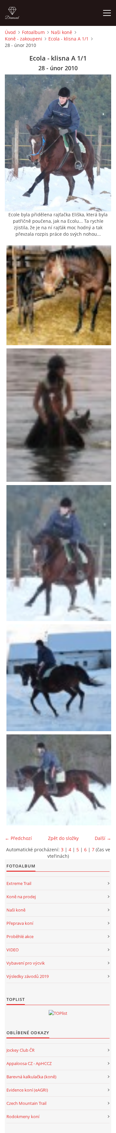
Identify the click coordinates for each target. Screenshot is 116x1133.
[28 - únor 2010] (59, 553)
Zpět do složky (63, 838)
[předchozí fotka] (15, 142)
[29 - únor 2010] (59, 677)
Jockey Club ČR (20, 1050)
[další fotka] (100, 142)
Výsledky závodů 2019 (27, 976)
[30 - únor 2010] (59, 780)
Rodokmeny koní (22, 1116)
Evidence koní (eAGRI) (27, 1090)
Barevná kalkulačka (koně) (31, 1077)
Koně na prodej (21, 897)
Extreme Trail (18, 883)
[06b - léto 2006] (59, 415)
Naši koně (61, 32)
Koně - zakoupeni (23, 39)
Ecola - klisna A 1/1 (68, 39)
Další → (103, 838)
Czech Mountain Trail (26, 1103)
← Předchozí (18, 838)
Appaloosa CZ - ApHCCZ (29, 1063)
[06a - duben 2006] (59, 295)
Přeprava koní (19, 923)
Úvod (10, 32)
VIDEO (12, 950)
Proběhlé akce (20, 936)
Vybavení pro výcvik (25, 963)
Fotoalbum (33, 32)
